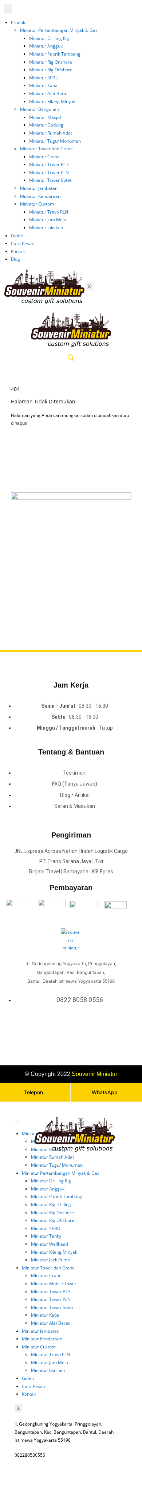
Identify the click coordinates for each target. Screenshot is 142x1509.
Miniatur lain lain (46, 228)
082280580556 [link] (30, 1455)
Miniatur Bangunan (39, 109)
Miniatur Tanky (46, 1236)
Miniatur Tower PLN (49, 172)
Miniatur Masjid (45, 117)
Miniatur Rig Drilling (51, 1204)
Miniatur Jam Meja (47, 220)
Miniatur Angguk (46, 46)
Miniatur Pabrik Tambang (54, 54)
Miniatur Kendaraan (40, 196)
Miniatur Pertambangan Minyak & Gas (59, 30)
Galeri (17, 236)
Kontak (18, 251)
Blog (15, 259)
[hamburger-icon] (8, 8)
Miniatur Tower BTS (49, 164)
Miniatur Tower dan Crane (46, 149)
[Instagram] (72, 1031)
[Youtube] (81, 1031)
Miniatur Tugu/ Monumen (55, 141)
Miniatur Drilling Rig (49, 38)
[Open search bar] (71, 357)
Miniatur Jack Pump (50, 1260)
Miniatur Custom (37, 204)
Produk (18, 22)
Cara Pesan (22, 243)
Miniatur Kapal (44, 85)
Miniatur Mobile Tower (53, 1283)
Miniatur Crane (44, 157)
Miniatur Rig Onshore (50, 62)
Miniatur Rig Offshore (50, 70)
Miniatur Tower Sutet (50, 180)
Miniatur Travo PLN (48, 212)
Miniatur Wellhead (49, 1244)
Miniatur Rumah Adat (50, 133)
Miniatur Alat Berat (48, 93)
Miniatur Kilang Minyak (52, 101)
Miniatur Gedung (46, 125)
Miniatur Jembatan (39, 188)
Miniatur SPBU (44, 78)
